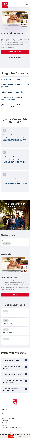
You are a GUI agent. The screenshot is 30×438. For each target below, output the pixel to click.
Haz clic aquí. (27, 434)
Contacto (5, 425)
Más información (16, 57)
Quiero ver (15, 294)
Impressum (5, 420)
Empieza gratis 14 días (15, 51)
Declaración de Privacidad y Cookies (12, 427)
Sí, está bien (11, 436)
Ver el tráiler (4, 29)
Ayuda (4, 416)
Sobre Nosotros (6, 423)
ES (23, 4)
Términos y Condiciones (8, 418)
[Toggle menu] (27, 4)
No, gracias (19, 436)
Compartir (16, 63)
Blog (3, 414)
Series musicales (6, 243)
